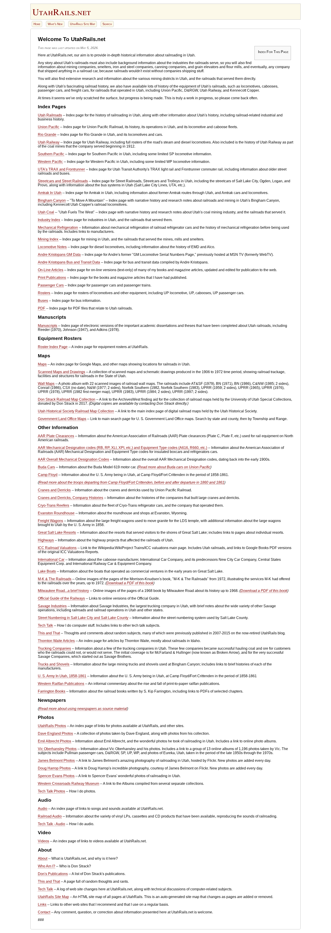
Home (37, 24)
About (42, 858)
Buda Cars (46, 467)
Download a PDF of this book (130, 583)
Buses (43, 301)
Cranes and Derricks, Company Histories (70, 498)
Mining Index (48, 239)
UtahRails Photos (52, 726)
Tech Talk (45, 625)
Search (107, 24)
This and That (49, 633)
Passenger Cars (51, 285)
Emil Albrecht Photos (54, 741)
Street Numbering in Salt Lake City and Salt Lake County (83, 618)
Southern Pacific (51, 154)
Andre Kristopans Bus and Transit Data (69, 262)
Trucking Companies (54, 648)
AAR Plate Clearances (56, 436)
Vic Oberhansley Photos (57, 749)
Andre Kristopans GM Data (59, 254)
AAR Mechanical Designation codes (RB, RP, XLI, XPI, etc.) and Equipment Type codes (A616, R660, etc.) (122, 448)
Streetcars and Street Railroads (63, 181)
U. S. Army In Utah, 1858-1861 (62, 676)
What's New (55, 24)
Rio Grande (47, 134)
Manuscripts (47, 326)
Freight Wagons (50, 521)
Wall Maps (46, 384)
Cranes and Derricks (54, 490)
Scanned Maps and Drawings (61, 372)
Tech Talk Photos (51, 791)
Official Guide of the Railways (61, 598)
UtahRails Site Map (82, 24)
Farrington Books (51, 691)
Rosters (44, 293)
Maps (42, 364)
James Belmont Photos (56, 760)
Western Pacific (50, 162)
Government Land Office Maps (62, 419)
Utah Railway (48, 142)
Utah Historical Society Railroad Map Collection (76, 411)
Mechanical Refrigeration (58, 227)
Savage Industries (52, 606)
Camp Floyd (47, 475)
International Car (51, 559)
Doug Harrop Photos (54, 768)
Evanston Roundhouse (56, 513)
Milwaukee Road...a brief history (63, 591)
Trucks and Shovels (53, 664)
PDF (41, 308)
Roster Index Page (53, 347)
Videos (43, 841)
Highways (46, 540)
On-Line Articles (50, 270)
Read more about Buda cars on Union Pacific (174, 467)
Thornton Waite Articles (56, 641)
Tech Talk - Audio (51, 824)
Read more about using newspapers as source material (83, 709)
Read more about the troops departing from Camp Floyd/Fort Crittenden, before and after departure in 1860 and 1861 (131, 482)
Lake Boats (47, 571)
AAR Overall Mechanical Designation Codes (73, 459)
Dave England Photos (55, 733)
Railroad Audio (50, 816)
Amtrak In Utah (49, 193)
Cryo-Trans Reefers (53, 505)
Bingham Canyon (52, 200)
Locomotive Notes (52, 247)
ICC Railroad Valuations (57, 548)
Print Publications (52, 277)
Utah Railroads (50, 115)
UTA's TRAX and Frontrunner (61, 169)
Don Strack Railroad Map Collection (66, 399)
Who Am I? (46, 866)
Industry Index (49, 220)
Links (42, 904)
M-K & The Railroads (54, 579)
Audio (42, 809)
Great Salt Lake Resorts (57, 532)
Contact (44, 912)
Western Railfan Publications (61, 684)
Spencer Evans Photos (56, 776)
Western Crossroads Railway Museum (68, 783)
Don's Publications (53, 874)
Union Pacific (48, 127)
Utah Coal (46, 212)
